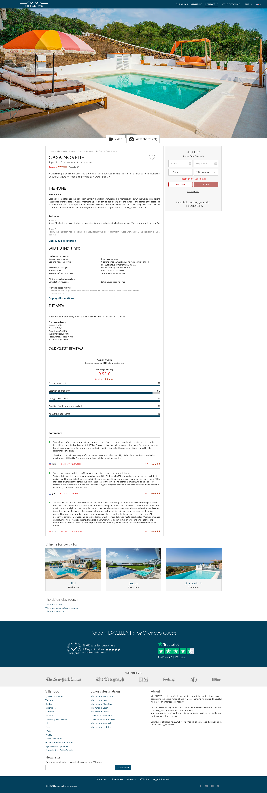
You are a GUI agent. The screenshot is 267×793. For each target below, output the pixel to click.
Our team (49, 711)
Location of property (59, 390)
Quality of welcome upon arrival (65, 406)
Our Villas (182, 4)
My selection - (230, 4)
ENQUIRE (180, 184)
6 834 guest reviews (93, 649)
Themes (49, 700)
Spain (80, 151)
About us (49, 715)
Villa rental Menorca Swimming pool (61, 608)
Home (51, 151)
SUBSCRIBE (123, 767)
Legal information (162, 779)
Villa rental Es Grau (53, 604)
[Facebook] (200, 786)
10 (159, 383)
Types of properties (54, 696)
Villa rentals (62, 151)
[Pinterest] (212, 786)
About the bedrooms (59, 413)
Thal (73, 583)
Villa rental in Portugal (101, 723)
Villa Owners (116, 779)
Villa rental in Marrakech (102, 696)
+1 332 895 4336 (193, 206)
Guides (48, 704)
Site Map (131, 779)
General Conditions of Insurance (60, 742)
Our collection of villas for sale (59, 750)
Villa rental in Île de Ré (101, 727)
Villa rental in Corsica (100, 711)
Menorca (89, 151)
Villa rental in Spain (99, 707)
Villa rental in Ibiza (99, 700)
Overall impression (58, 383)
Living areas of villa (58, 398)
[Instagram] (206, 786)
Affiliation (145, 779)
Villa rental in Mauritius (101, 704)
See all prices (193, 191)
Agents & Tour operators (56, 746)
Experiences (50, 707)
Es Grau (99, 151)
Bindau (133, 583)
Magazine (196, 4)
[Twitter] (218, 786)
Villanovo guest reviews (56, 719)
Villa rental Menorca (54, 611)
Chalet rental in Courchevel (103, 719)
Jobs (47, 723)
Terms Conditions (53, 738)
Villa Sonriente (194, 583)
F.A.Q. (48, 731)
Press (47, 727)
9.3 (158, 390)
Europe (72, 151)
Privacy (48, 734)
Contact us (211, 4)
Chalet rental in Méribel (101, 715)
